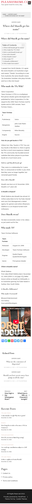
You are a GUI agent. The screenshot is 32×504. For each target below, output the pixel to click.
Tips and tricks (6, 413)
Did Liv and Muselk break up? (12, 52)
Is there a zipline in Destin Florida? (11, 459)
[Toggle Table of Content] (22, 45)
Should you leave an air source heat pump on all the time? (16, 376)
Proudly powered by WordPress (15, 497)
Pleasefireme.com (16, 2)
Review (3, 422)
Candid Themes (21, 499)
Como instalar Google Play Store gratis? (13, 415)
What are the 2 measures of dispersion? (16, 363)
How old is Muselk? (9, 54)
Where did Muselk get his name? (13, 48)
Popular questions (7, 435)
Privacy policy (7, 477)
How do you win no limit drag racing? (12, 437)
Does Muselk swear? (10, 57)
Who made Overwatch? (11, 63)
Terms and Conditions (10, 481)
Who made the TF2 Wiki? (11, 50)
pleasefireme (23, 33)
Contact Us (6, 473)
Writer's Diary (16, 22)
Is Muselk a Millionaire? (10, 61)
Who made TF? (8, 59)
